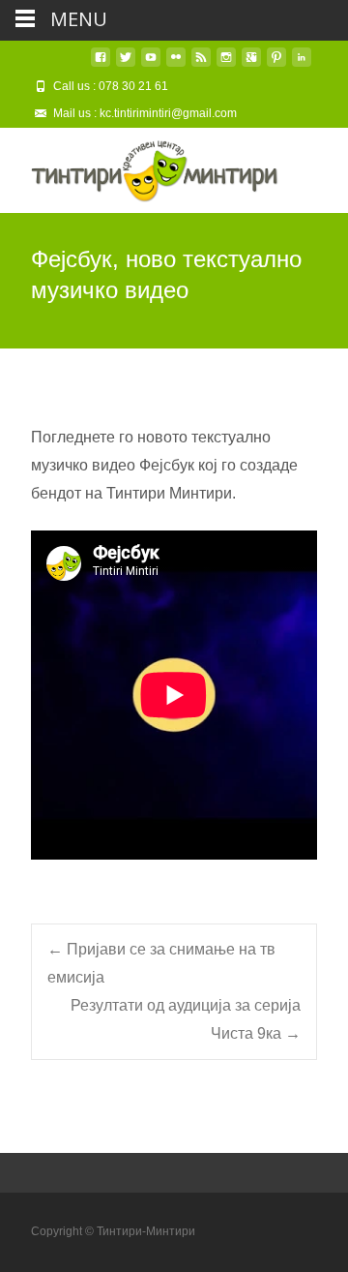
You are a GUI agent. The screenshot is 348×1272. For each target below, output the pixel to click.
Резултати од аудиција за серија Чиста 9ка (186, 1019)
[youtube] (150, 64)
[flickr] (176, 64)
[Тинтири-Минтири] (139, 166)
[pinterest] (276, 64)
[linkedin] (301, 64)
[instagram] (226, 64)
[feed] (201, 64)
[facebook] (100, 64)
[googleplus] (251, 64)
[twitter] (125, 64)
